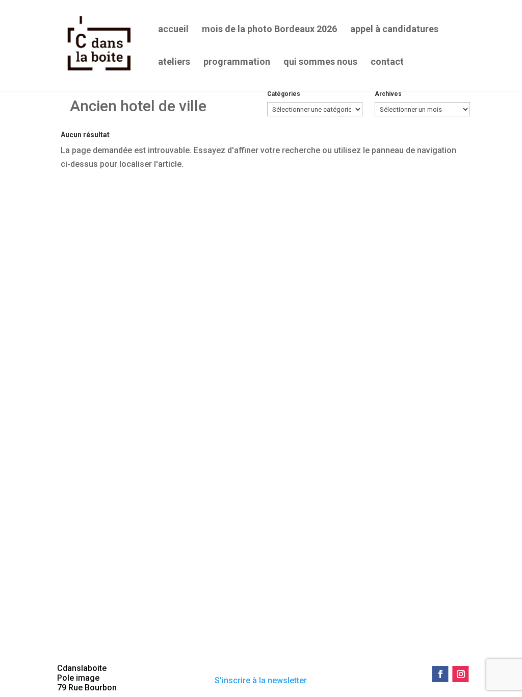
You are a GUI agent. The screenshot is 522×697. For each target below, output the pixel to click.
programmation (236, 62)
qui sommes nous (320, 62)
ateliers (174, 62)
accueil (173, 30)
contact (387, 62)
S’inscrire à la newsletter (261, 680)
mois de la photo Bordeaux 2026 (269, 30)
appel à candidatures (394, 30)
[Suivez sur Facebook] (440, 674)
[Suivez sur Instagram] (461, 674)
